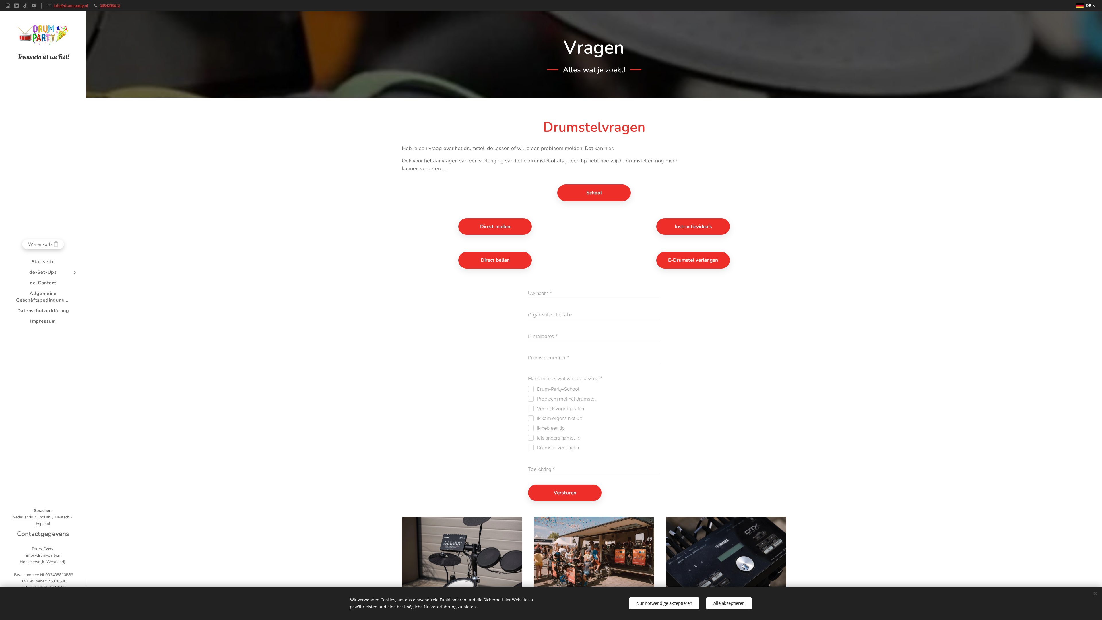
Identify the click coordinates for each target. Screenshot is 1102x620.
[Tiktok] (25, 6)
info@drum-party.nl (71, 5)
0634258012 (110, 5)
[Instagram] (7, 6)
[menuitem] (43, 262)
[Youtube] (33, 6)
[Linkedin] (16, 6)
